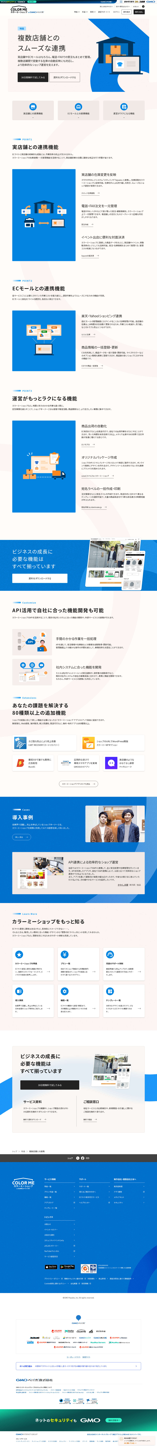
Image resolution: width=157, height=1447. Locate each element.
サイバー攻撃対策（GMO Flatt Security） (73, 1392)
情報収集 (92, 1441)
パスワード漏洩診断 (56, 1390)
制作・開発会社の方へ (123, 6)
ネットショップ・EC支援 (39, 1441)
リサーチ (84, 1441)
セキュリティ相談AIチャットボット (85, 1390)
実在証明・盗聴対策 (21, 1392)
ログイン (116, 12)
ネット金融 (100, 1441)
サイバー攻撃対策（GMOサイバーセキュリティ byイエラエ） (44, 1392)
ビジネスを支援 (52, 1441)
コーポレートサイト (74, 1357)
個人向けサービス (118, 1441)
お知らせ (136, 6)
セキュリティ (62, 1441)
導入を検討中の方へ (106, 6)
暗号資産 (107, 1441)
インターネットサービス (22, 1441)
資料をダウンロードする (64, 77)
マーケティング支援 (74, 1441)
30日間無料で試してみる (33, 77)
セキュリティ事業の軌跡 (103, 1392)
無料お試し (139, 12)
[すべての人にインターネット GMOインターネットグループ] (140, 1)
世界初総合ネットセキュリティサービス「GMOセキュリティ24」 (32, 1390)
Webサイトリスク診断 (69, 1390)
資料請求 (126, 12)
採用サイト (86, 1357)
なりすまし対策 (90, 1392)
